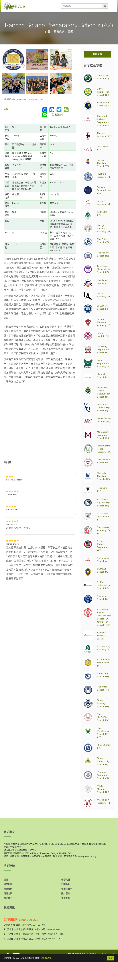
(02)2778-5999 (53, 929)
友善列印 (58, 114)
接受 (110, 958)
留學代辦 (65, 879)
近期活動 (65, 884)
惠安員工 (8, 898)
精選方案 (8, 893)
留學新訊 (8, 884)
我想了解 (97, 54)
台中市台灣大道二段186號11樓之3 (30, 934)
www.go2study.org (86, 856)
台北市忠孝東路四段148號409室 (29, 929)
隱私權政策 (46, 958)
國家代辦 (59, 32)
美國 (70, 32)
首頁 (47, 32)
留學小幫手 (66, 888)
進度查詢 (65, 898)
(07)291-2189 (54, 938)
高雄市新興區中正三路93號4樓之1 (30, 938)
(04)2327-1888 (55, 934)
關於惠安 (65, 893)
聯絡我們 (8, 888)
